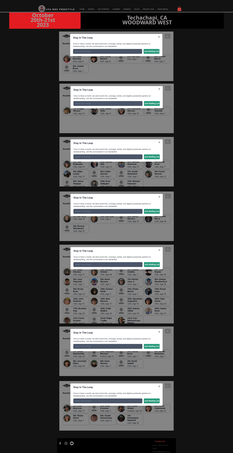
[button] (179, 8)
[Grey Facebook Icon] (60, 443)
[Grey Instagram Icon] (66, 443)
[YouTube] (72, 443)
